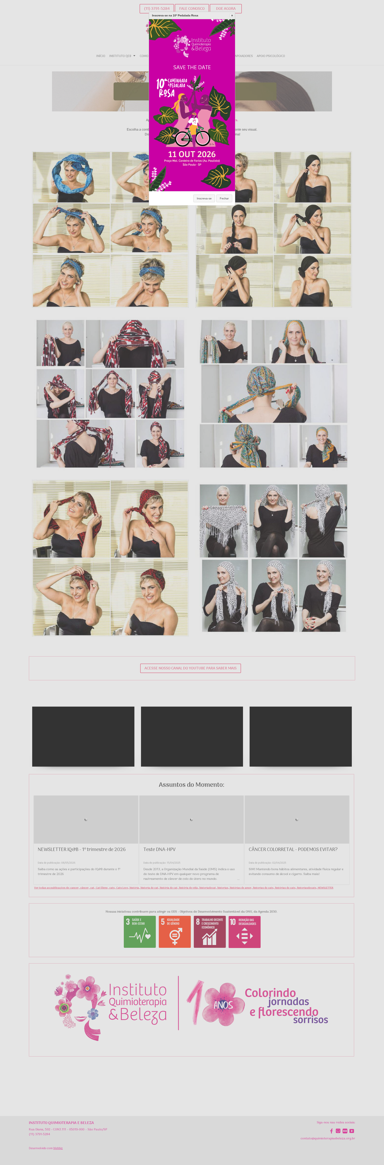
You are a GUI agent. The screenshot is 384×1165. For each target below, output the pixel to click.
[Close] (232, 15)
